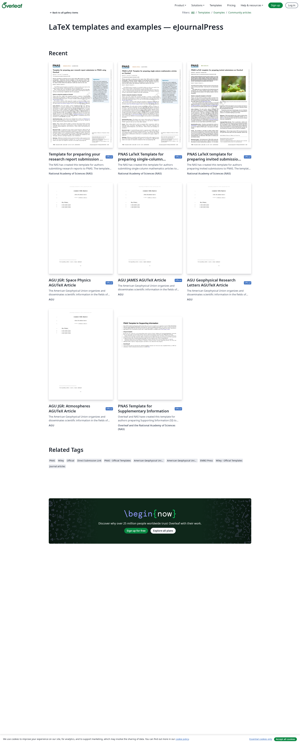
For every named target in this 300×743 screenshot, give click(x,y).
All (193, 12)
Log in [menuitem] (291, 5)
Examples (219, 12)
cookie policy (182, 739)
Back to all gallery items (63, 12)
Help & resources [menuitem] (251, 5)
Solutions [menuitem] (196, 5)
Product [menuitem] (179, 5)
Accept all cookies (285, 739)
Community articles (239, 12)
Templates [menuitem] (216, 5)
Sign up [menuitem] (275, 5)
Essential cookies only (260, 739)
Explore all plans (163, 530)
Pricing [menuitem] (231, 5)
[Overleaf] (12, 5)
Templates (204, 12)
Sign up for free (136, 530)
